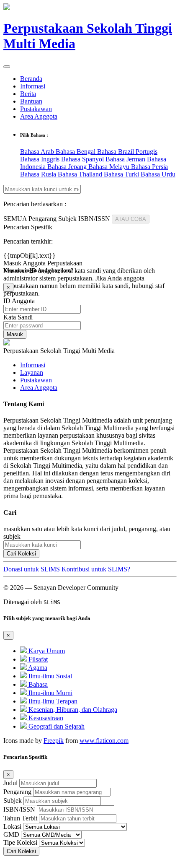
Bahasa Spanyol (83, 159)
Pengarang (17, 791)
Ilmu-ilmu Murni (49, 692)
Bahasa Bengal (76, 151)
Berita (28, 93)
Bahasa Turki (122, 174)
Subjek (12, 800)
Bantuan (31, 101)
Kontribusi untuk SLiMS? (96, 569)
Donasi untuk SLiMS (31, 569)
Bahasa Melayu (109, 166)
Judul (10, 782)
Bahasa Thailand (81, 174)
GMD (11, 834)
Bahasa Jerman (126, 159)
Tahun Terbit (20, 818)
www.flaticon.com (104, 740)
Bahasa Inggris (40, 159)
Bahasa (37, 684)
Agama (37, 667)
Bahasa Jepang (67, 166)
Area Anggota (38, 116)
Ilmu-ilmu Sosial (49, 676)
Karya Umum (46, 650)
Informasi (32, 86)
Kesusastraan (45, 717)
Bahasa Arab (38, 151)
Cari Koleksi (21, 553)
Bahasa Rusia (39, 174)
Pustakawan (36, 108)
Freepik (54, 740)
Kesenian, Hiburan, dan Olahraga (72, 709)
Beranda (31, 78)
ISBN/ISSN (19, 809)
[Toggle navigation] (6, 66)
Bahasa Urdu (158, 174)
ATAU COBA (130, 219)
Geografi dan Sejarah (56, 726)
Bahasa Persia (149, 166)
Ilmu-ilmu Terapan (52, 701)
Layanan (31, 372)
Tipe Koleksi (20, 842)
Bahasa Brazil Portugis (127, 151)
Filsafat (37, 659)
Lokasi (12, 826)
